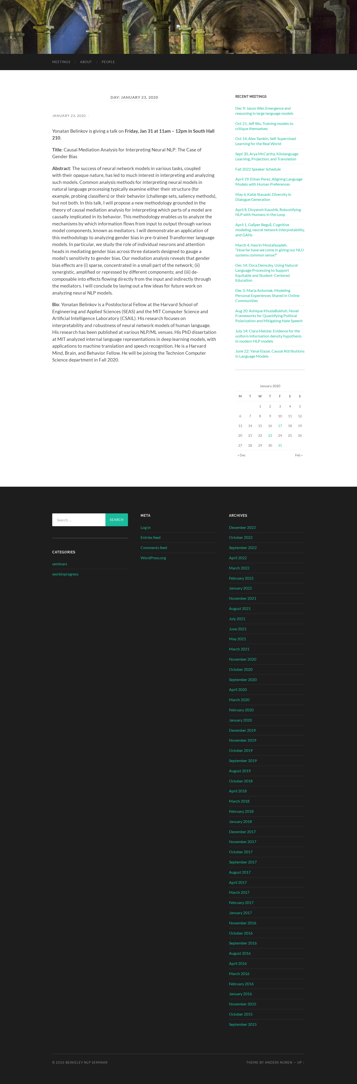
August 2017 (240, 872)
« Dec (242, 455)
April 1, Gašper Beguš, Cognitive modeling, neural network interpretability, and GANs (270, 229)
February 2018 (241, 811)
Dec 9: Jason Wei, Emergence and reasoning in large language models (264, 110)
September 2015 (243, 1024)
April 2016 (238, 963)
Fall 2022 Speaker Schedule (258, 169)
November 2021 (242, 598)
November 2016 (242, 922)
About (86, 62)
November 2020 (242, 659)
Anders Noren (278, 1062)
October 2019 (241, 750)
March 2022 (239, 568)
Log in (146, 527)
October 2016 (241, 933)
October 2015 (241, 1014)
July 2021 (237, 618)
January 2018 (240, 821)
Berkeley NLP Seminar (87, 1062)
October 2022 (241, 537)
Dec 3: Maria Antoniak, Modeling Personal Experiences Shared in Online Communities (267, 295)
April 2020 (238, 689)
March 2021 (239, 649)
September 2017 (243, 862)
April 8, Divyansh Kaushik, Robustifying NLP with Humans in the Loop (268, 212)
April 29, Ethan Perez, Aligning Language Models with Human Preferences (268, 181)
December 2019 (242, 730)
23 (270, 435)
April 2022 (238, 557)
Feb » (299, 455)
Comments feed (154, 547)
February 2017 (241, 902)
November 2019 (242, 740)
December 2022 (242, 527)
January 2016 (240, 993)
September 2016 (243, 943)
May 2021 (237, 638)
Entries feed (151, 537)
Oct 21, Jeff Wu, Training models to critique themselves (264, 126)
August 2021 (240, 608)
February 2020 (241, 709)
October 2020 (241, 669)
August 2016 (240, 953)
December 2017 (242, 831)
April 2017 (238, 882)
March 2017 (239, 892)
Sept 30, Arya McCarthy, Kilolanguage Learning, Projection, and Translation (266, 156)
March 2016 (239, 973)
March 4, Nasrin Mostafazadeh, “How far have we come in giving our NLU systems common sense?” (269, 250)
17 (280, 426)
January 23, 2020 (69, 116)
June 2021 (237, 628)
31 (280, 445)
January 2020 (240, 720)
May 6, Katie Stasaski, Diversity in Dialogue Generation (263, 197)
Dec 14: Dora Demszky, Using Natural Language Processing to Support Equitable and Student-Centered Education (266, 272)
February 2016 (241, 983)
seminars (59, 563)
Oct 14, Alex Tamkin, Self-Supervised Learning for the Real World (265, 141)
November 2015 (242, 1004)
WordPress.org (153, 557)
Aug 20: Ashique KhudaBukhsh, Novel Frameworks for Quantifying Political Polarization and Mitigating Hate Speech (269, 315)
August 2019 (240, 770)
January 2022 (240, 588)
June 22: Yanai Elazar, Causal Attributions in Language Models (270, 353)
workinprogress (65, 574)
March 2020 (239, 699)
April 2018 (238, 790)
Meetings (61, 62)
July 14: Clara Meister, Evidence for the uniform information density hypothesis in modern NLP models (268, 335)
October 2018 (241, 781)
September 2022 (243, 547)
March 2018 (239, 801)
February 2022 (241, 578)
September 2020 (243, 679)
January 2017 (240, 912)
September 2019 (243, 760)
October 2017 (241, 851)
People (108, 62)
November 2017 (242, 841)
